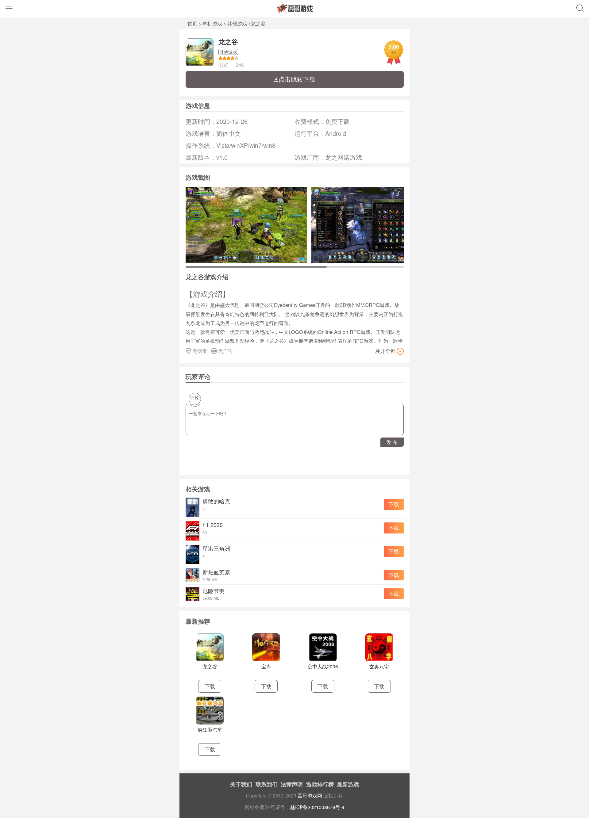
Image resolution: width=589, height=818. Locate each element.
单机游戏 (212, 23)
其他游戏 (237, 23)
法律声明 (292, 784)
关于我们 (241, 784)
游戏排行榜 (320, 784)
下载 (393, 504)
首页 (192, 23)
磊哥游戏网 (310, 795)
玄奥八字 (379, 666)
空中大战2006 (322, 666)
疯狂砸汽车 (210, 729)
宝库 (266, 666)
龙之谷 (228, 41)
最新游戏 (348, 784)
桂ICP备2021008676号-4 (317, 807)
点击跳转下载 (297, 79)
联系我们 (267, 784)
